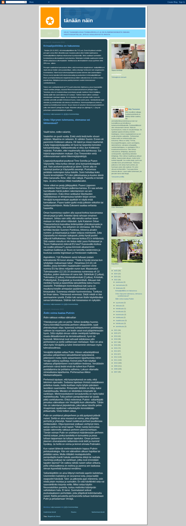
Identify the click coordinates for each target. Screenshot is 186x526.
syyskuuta (120, 302)
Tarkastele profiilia (117, 177)
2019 (116, 336)
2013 (116, 354)
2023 (116, 276)
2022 (116, 280)
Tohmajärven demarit (118, 77)
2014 (116, 351)
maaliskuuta (120, 320)
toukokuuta (120, 314)
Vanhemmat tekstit (98, 512)
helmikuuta (120, 323)
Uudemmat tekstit (49, 512)
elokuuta (119, 306)
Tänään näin (78, 20)
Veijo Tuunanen (134, 109)
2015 (116, 348)
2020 (116, 333)
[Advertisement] (124, 92)
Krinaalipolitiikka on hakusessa (61, 45)
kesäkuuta (120, 311)
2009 (116, 366)
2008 (116, 369)
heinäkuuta (120, 308)
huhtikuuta (120, 317)
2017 (116, 342)
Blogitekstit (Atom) (54, 516)
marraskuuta (120, 285)
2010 (116, 363)
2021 (116, 330)
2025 (116, 271)
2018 (116, 339)
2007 (116, 372)
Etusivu (73, 512)
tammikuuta (120, 326)
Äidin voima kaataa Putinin (58, 313)
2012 (116, 357)
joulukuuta (119, 282)
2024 (116, 274)
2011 (116, 360)
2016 (116, 345)
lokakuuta (119, 288)
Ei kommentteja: (74, 114)
